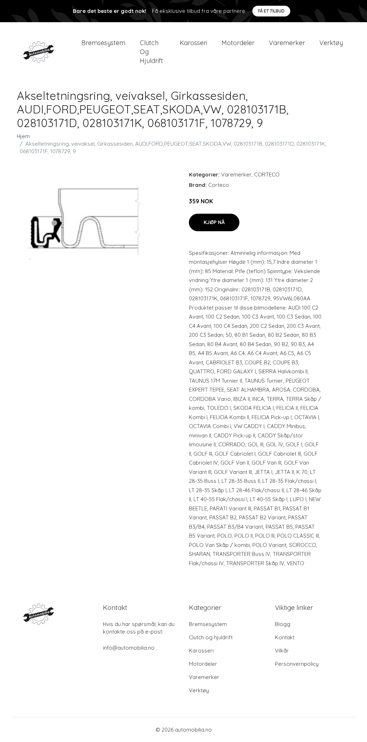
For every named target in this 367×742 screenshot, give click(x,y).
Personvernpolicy (297, 663)
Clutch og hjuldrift (151, 52)
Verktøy (331, 43)
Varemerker (287, 43)
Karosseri (193, 43)
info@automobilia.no (128, 647)
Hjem (23, 136)
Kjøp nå (214, 222)
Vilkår (282, 650)
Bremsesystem (103, 43)
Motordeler (237, 43)
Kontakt (285, 637)
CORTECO (267, 174)
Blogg (282, 624)
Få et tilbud (271, 11)
